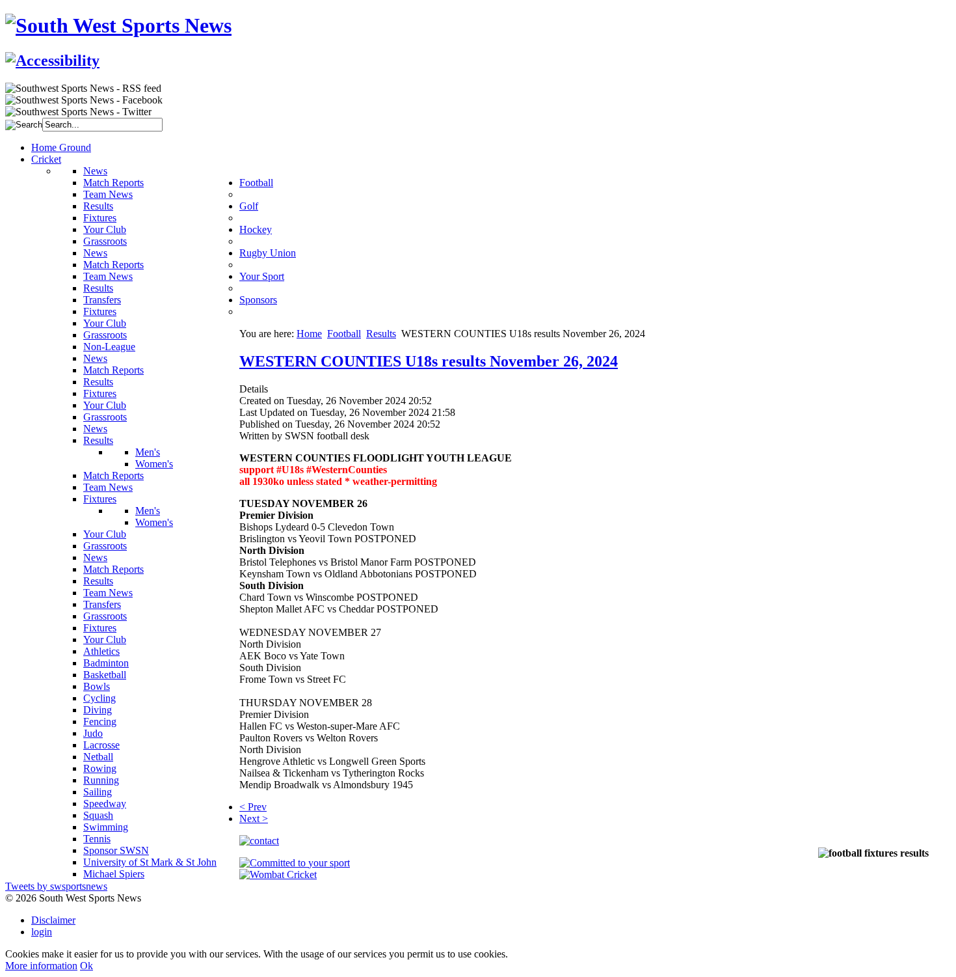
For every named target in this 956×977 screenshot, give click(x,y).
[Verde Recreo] (294, 862)
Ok (86, 965)
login (41, 931)
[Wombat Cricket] (278, 874)
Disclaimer (53, 920)
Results (381, 333)
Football (344, 333)
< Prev (253, 806)
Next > (253, 818)
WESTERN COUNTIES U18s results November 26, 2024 (428, 361)
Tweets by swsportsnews (56, 886)
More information (41, 965)
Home (309, 333)
